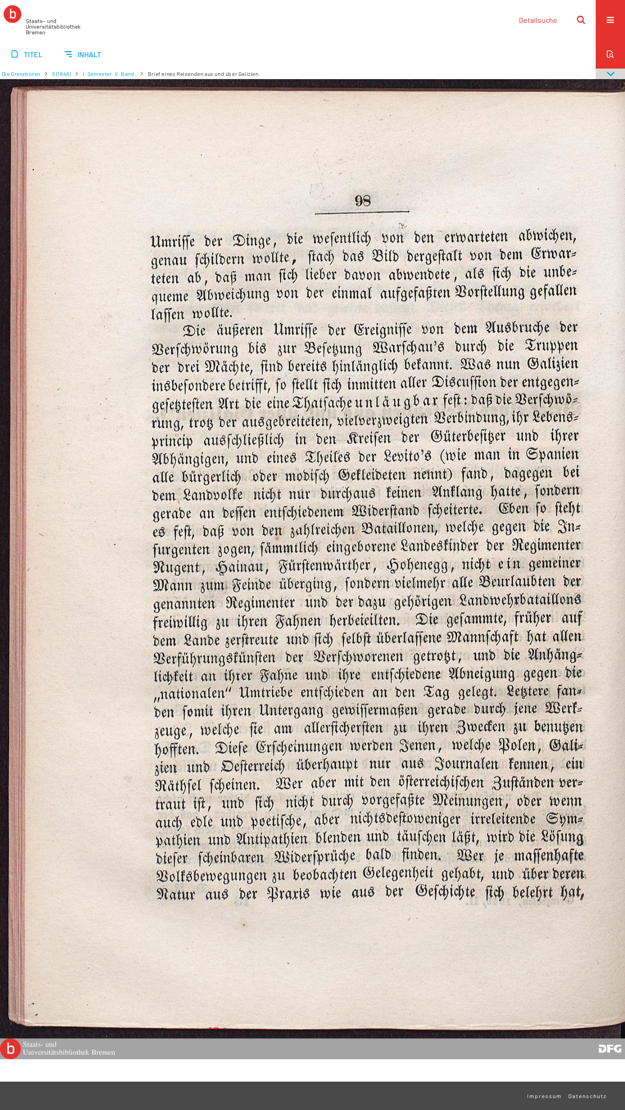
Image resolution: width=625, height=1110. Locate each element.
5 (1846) (61, 73)
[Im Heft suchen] (610, 54)
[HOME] (42, 20)
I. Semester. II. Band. (109, 73)
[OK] (581, 19)
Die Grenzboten (21, 73)
